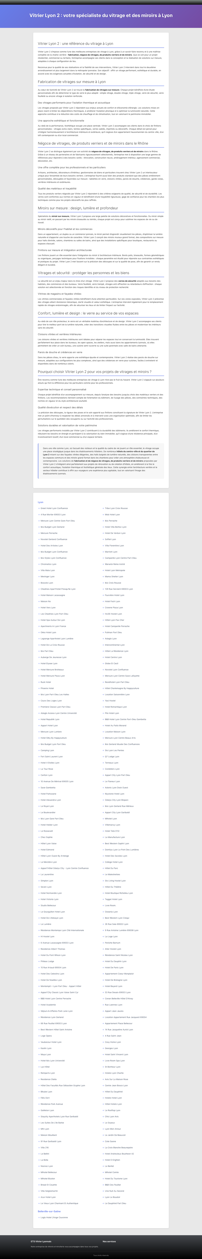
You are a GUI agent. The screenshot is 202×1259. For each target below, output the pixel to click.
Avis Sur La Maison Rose (116, 1079)
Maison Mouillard (49, 1135)
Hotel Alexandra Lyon (51, 800)
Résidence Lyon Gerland (52, 1017)
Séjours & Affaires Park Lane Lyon (57, 1011)
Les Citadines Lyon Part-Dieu (54, 614)
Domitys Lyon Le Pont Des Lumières (122, 850)
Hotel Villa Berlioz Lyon (115, 527)
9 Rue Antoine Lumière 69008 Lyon (121, 930)
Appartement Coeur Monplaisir (119, 974)
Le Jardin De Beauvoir (115, 1135)
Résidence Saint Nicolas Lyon (119, 955)
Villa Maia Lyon (48, 570)
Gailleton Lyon (47, 1110)
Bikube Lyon (46, 1092)
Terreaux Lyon (111, 763)
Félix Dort (45, 1098)
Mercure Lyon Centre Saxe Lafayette (122, 676)
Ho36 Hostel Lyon (113, 614)
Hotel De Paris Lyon (114, 967)
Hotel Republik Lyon (50, 719)
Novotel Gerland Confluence (54, 539)
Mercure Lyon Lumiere (51, 732)
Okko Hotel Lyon (48, 632)
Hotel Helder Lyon (49, 825)
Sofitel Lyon (110, 539)
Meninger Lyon (47, 576)
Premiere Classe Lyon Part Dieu (55, 707)
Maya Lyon (46, 1054)
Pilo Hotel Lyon (112, 713)
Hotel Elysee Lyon (49, 663)
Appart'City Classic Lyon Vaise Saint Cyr (59, 992)
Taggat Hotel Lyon (113, 899)
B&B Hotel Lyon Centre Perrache (56, 998)
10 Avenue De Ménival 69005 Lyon (57, 781)
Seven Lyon (46, 887)
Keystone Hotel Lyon (114, 794)
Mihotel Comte (112, 1172)
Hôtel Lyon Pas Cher (114, 620)
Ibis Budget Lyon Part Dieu (53, 744)
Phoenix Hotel (47, 688)
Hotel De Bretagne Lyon (116, 980)
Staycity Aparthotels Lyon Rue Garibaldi (59, 1116)
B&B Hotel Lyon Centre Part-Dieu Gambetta (125, 719)
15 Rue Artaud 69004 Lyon (53, 967)
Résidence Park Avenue (52, 1104)
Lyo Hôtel (45, 1067)
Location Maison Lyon (115, 732)
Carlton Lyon (46, 775)
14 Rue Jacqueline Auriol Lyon (119, 1029)
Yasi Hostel (110, 701)
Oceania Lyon (111, 912)
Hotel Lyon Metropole (115, 570)
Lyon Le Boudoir (112, 1197)
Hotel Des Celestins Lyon (52, 974)
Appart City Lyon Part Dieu (117, 775)
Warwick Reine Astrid (115, 564)
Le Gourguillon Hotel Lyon (53, 912)
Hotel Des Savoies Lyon (116, 856)
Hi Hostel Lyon (47, 936)
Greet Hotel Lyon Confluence (54, 508)
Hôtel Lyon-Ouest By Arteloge (55, 856)
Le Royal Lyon (47, 806)
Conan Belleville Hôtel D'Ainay (119, 998)
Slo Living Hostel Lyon (115, 881)
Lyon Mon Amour (113, 1129)
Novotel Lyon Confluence (116, 669)
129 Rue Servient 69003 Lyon (119, 589)
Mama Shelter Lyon (114, 576)
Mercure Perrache (49, 533)
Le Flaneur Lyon (112, 781)
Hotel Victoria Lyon (49, 899)
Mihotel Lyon (111, 818)
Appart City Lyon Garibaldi (117, 812)
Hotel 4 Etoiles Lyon (50, 763)
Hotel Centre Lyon (113, 657)
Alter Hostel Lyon (113, 949)
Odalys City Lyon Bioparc (116, 800)
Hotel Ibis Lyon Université (53, 1060)
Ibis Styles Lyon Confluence (54, 558)
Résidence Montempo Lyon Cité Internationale (62, 930)
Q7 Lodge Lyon (112, 756)
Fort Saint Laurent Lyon (52, 756)
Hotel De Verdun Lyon (115, 533)
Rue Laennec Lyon (113, 1005)
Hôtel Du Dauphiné (114, 1092)
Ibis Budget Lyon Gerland (52, 527)
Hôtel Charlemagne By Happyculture (122, 688)
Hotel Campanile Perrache (117, 626)
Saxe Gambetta (48, 787)
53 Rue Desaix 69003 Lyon (118, 992)
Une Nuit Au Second (114, 1191)
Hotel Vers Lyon (48, 607)
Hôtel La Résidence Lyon (116, 651)
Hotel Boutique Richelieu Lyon (119, 893)
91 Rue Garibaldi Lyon (51, 1141)
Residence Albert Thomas (53, 949)
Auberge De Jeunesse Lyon (54, 657)
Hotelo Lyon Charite (114, 1073)
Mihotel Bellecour (49, 1172)
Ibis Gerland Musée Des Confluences (122, 744)
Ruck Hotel (46, 682)
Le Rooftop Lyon (112, 1110)
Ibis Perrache (111, 521)
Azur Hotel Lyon (48, 1197)
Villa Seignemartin (49, 1191)
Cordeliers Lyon (112, 769)
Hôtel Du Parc (111, 868)
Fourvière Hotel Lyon (114, 595)
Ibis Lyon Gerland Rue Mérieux (119, 806)
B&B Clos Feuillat (113, 1185)
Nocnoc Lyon (47, 1166)
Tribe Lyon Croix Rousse (116, 508)
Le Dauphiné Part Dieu (115, 1203)
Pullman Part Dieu (113, 632)
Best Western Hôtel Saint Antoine (56, 1029)
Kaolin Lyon (46, 1048)
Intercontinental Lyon (115, 645)
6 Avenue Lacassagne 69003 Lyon (57, 943)
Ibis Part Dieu (47, 651)
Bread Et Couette (49, 1185)
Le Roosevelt (47, 831)
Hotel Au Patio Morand (115, 725)
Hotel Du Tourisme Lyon (116, 1178)
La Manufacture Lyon (115, 837)
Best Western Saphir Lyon (117, 843)
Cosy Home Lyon (113, 1042)
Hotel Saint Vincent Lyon (116, 1054)
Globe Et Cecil (111, 663)
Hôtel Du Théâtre (113, 887)
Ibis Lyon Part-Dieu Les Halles (55, 694)
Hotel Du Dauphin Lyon (115, 961)
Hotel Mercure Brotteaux (52, 669)
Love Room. (110, 905)
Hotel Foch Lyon (112, 601)
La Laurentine (47, 874)
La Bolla (44, 1160)
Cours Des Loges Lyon (51, 701)
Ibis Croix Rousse (113, 583)
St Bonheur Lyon (112, 1067)
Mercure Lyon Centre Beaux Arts (120, 738)
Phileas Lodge (47, 961)
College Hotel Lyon (114, 862)
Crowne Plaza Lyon (114, 607)
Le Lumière (46, 924)
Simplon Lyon (47, 881)
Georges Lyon (111, 1048)
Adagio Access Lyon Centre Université (59, 713)
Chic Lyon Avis (112, 1116)
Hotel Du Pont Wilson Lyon (53, 955)
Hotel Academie (48, 1005)
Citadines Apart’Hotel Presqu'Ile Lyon (58, 589)
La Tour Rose (47, 769)
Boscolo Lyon (47, 583)
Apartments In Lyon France (53, 626)
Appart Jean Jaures (114, 1011)
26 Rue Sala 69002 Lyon (116, 924)
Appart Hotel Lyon (49, 725)
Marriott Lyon (111, 552)
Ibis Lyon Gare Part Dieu (52, 818)
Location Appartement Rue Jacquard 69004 (126, 1017)
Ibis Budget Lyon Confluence (54, 552)
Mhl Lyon (45, 1129)
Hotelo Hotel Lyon (113, 1098)
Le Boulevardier (48, 812)
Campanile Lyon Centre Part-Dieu (121, 558)
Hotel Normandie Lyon (51, 893)
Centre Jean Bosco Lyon (116, 1085)
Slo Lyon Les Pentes (114, 750)
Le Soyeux (110, 1123)
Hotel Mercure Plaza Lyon (53, 676)
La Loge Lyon (111, 936)
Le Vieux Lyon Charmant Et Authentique (59, 1203)
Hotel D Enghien (112, 1160)
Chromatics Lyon (48, 564)
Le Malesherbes (112, 874)
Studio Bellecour (48, 905)
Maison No (46, 601)
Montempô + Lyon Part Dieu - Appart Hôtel (61, 986)
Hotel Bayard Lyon (113, 986)
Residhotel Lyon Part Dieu (117, 682)
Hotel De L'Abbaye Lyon (52, 918)
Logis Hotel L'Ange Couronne (54, 1217)
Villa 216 (45, 1147)
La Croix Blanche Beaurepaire (119, 1147)
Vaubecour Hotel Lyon (51, 1042)
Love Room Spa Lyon (115, 1060)
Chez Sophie (46, 837)
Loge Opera (46, 1036)
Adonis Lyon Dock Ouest (116, 787)
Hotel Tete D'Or (112, 831)
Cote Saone (110, 1141)
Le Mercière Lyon (49, 862)
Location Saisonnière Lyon (117, 694)
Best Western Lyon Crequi (117, 918)
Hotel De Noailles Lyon (51, 980)
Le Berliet (109, 1166)
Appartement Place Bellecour (118, 1023)
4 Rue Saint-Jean (113, 1036)
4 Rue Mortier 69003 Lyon (53, 514)
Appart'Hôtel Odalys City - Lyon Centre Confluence (65, 868)
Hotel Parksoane (48, 794)
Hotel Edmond (47, 850)
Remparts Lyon (48, 1073)
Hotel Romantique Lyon (116, 707)
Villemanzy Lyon (112, 825)
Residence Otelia (49, 1079)
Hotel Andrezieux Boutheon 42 (119, 1154)
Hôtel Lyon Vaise (48, 843)
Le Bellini (45, 1154)
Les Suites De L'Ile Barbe (52, 1123)
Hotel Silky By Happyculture (54, 738)
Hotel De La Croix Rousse (53, 645)
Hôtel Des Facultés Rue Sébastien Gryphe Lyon (63, 1085)
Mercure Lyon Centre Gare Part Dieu (58, 521)
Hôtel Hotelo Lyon (113, 1104)
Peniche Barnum (112, 943)
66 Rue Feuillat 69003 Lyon (54, 1023)
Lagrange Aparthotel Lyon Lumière (57, 638)
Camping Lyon (47, 750)
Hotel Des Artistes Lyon (52, 545)
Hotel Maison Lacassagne (53, 595)
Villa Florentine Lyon (114, 545)
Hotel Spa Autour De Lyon (53, 620)
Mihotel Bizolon (48, 1178)
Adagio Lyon (111, 638)
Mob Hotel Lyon (112, 514)
